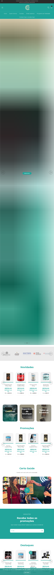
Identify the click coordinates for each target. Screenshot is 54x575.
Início (5, 13)
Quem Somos (13, 13)
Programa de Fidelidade (43, 13)
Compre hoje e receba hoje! (27, 17)
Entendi (27, 572)
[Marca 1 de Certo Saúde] (7, 353)
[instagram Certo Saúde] (2, 1)
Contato (21, 13)
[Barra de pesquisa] (48, 7)
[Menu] (2, 7)
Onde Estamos (30, 13)
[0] (51, 7)
